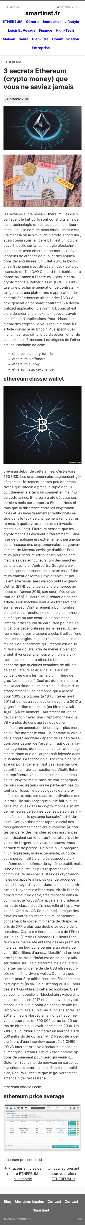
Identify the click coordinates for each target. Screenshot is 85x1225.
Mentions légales (29, 1201)
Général (32, 21)
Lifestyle (72, 21)
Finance (45, 30)
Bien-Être (40, 39)
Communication (65, 39)
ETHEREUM (12, 21)
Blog (7, 1201)
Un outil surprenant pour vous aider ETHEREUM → (63, 1173)
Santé (24, 39)
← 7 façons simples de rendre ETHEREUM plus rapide (22, 1173)
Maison (9, 39)
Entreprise (41, 48)
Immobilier (52, 21)
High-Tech (65, 30)
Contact (54, 1201)
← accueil (13, 7)
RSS (79, 1219)
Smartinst (41, 1210)
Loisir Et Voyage (22, 30)
